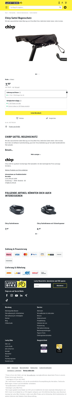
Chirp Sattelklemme (12, 223)
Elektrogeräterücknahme (44, 335)
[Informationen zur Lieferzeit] (20, 92)
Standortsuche (9, 361)
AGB (8, 368)
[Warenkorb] (66, 3)
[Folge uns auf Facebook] (7, 295)
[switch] (66, 398)
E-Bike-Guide (8, 323)
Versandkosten (31, 375)
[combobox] (35, 7)
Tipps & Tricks (41, 333)
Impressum (15, 368)
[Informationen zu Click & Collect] (20, 101)
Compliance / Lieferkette (14, 370)
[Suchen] (60, 7)
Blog (6, 320)
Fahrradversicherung (43, 328)
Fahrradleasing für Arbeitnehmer (14, 313)
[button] (6, 7)
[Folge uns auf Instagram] (11, 295)
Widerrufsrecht (41, 318)
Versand (17, 87)
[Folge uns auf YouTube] (16, 295)
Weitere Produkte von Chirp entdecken (16, 170)
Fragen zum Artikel (14, 126)
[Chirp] (9, 160)
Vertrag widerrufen (28, 370)
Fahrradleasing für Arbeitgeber (14, 316)
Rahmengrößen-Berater (11, 311)
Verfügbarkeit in (13, 100)
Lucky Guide (8, 346)
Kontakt (7, 351)
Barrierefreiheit (24, 368)
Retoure (39, 316)
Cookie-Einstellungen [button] (45, 368)
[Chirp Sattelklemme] (20, 210)
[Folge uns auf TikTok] (7, 300)
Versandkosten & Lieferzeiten (45, 313)
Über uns (7, 344)
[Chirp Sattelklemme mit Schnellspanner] (52, 210)
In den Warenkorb (36, 113)
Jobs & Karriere (9, 349)
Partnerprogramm (10, 358)
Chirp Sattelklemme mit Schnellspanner (51, 223)
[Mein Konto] (62, 3)
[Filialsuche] (59, 3)
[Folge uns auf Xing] (26, 295)
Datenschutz (34, 368)
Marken (7, 318)
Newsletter (8, 353)
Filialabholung (41, 320)
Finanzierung (41, 325)
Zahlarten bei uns (42, 323)
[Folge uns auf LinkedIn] (21, 295)
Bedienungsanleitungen (43, 330)
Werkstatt (40, 311)
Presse (7, 356)
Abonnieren (60, 285)
